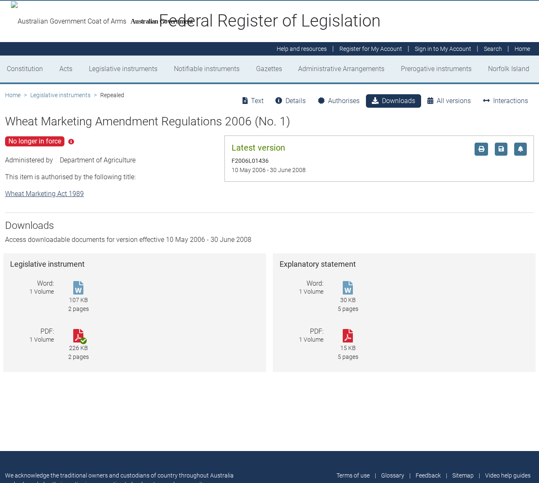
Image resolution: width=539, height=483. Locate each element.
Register (370, 48)
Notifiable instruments (207, 69)
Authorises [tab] (344, 101)
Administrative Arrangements (341, 69)
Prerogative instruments (436, 69)
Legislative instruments (123, 69)
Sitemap (463, 475)
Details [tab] (296, 101)
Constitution (25, 69)
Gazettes (269, 69)
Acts (65, 69)
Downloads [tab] (398, 101)
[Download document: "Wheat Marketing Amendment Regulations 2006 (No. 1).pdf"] (347, 336)
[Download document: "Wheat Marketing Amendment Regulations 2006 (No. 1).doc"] (78, 288)
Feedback (428, 475)
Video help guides (508, 475)
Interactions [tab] (510, 101)
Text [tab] (257, 101)
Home (13, 95)
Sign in (443, 48)
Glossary (392, 475)
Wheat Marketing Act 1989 (44, 194)
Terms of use (353, 475)
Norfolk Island (508, 69)
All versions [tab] (454, 101)
